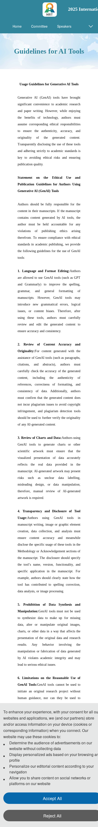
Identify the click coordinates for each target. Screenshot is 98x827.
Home (17, 26)
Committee (39, 26)
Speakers (64, 26)
